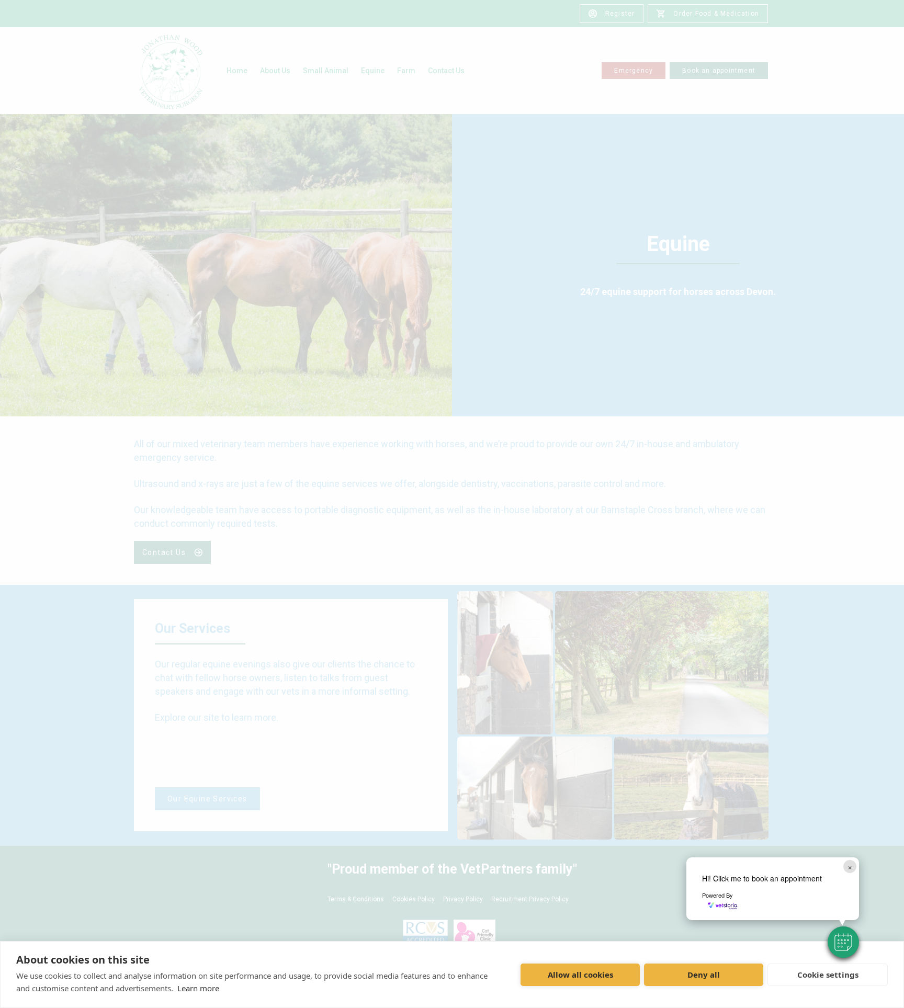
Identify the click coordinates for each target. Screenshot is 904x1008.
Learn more (198, 988)
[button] (843, 942)
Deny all (703, 974)
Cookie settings (827, 974)
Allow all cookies (580, 974)
